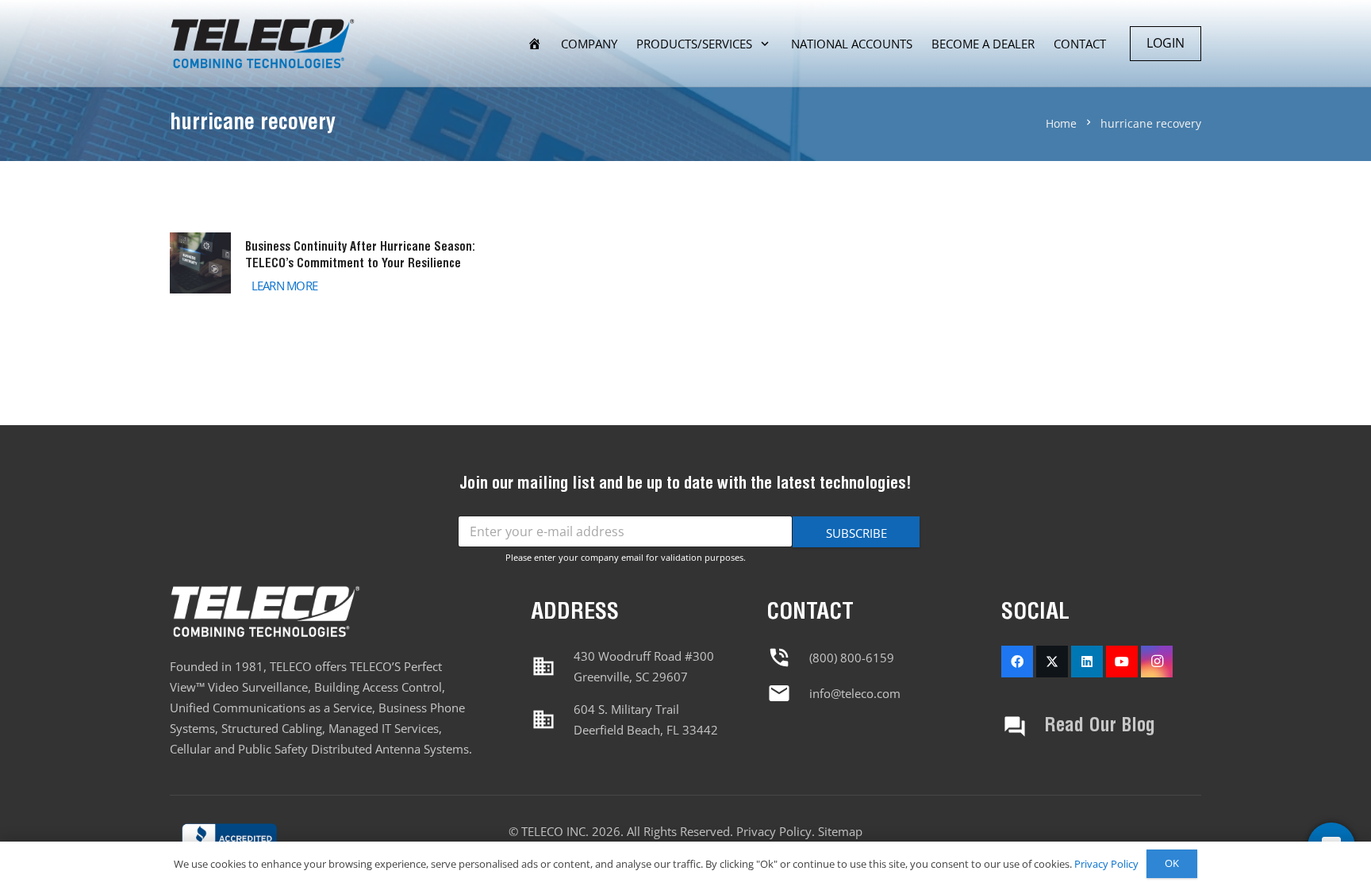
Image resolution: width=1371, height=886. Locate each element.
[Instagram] (1157, 661)
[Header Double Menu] (262, 44)
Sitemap (840, 831)
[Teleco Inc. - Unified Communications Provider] (229, 840)
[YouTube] (1122, 661)
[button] (765, 43)
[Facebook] (1017, 661)
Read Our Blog (1099, 726)
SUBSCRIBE (856, 533)
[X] (1052, 661)
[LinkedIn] (1087, 661)
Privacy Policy (774, 831)
